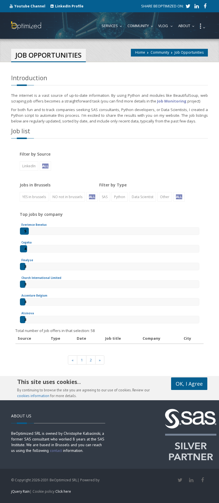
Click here (63, 491)
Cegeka (26, 242)
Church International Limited (41, 278)
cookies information (33, 395)
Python (119, 196)
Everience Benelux (34, 225)
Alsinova (27, 313)
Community (160, 52)
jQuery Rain (20, 491)
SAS (105, 196)
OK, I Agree (189, 383)
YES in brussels (34, 196)
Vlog (166, 25)
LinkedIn (29, 166)
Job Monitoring (171, 101)
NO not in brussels (67, 196)
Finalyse (27, 260)
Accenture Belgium (34, 295)
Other (164, 196)
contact (56, 450)
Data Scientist (142, 196)
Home (140, 52)
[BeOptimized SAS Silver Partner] (190, 434)
